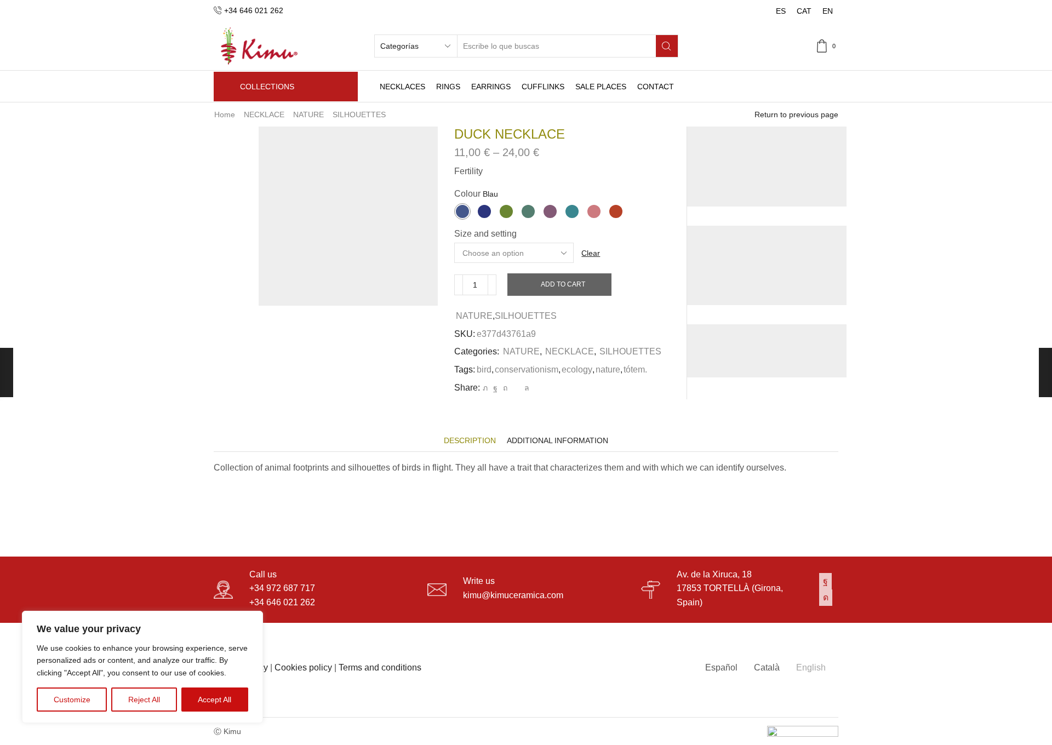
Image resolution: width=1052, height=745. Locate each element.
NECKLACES (402, 86)
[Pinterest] (505, 387)
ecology (577, 369)
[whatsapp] (525, 387)
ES (781, 11)
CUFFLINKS (543, 86)
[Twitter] (485, 387)
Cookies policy (303, 667)
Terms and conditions (380, 667)
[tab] (469, 440)
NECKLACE (264, 114)
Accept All (214, 699)
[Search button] (667, 46)
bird (484, 369)
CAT (804, 11)
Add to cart (563, 284)
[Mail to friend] (516, 387)
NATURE (308, 114)
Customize (72, 699)
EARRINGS (491, 86)
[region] (142, 667)
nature (608, 369)
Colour (467, 193)
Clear (590, 253)
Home (224, 114)
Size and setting (485, 233)
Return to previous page (796, 114)
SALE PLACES (600, 86)
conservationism (526, 369)
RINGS (448, 86)
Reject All (144, 699)
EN (827, 11)
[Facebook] (495, 387)
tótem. (635, 369)
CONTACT (655, 86)
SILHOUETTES (359, 114)
